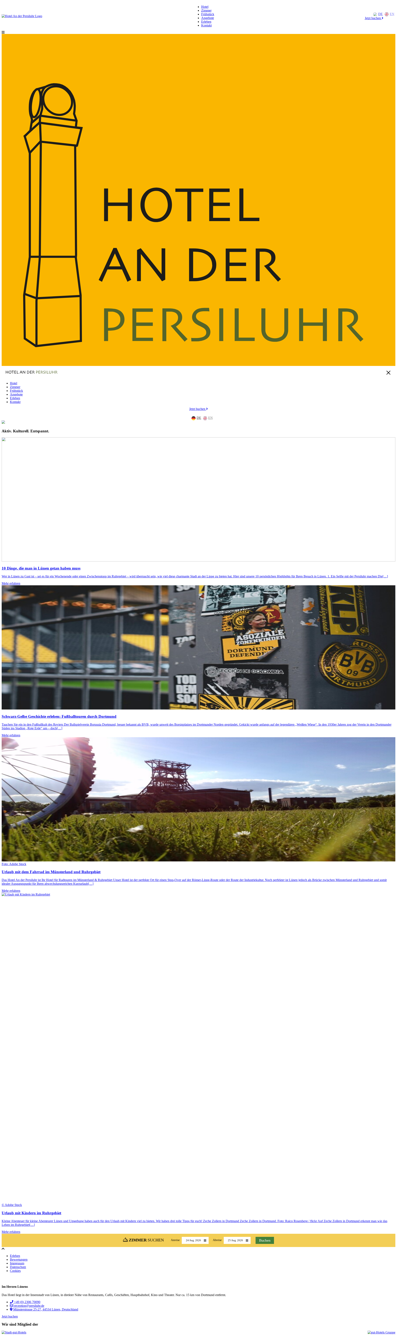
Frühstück (207, 14)
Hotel (204, 6)
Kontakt (206, 25)
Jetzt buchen (373, 18)
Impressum (17, 1263)
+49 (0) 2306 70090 (26, 1302)
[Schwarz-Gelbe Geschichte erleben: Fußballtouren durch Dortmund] (198, 647)
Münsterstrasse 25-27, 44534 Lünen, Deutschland (45, 1309)
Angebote (207, 18)
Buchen (264, 1240)
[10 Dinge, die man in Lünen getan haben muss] (198, 499)
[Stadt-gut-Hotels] (14, 1332)
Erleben (206, 21)
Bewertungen (19, 1259)
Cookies (15, 1270)
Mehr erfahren (11, 583)
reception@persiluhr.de (28, 1305)
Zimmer (206, 10)
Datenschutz (18, 1267)
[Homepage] (22, 16)
